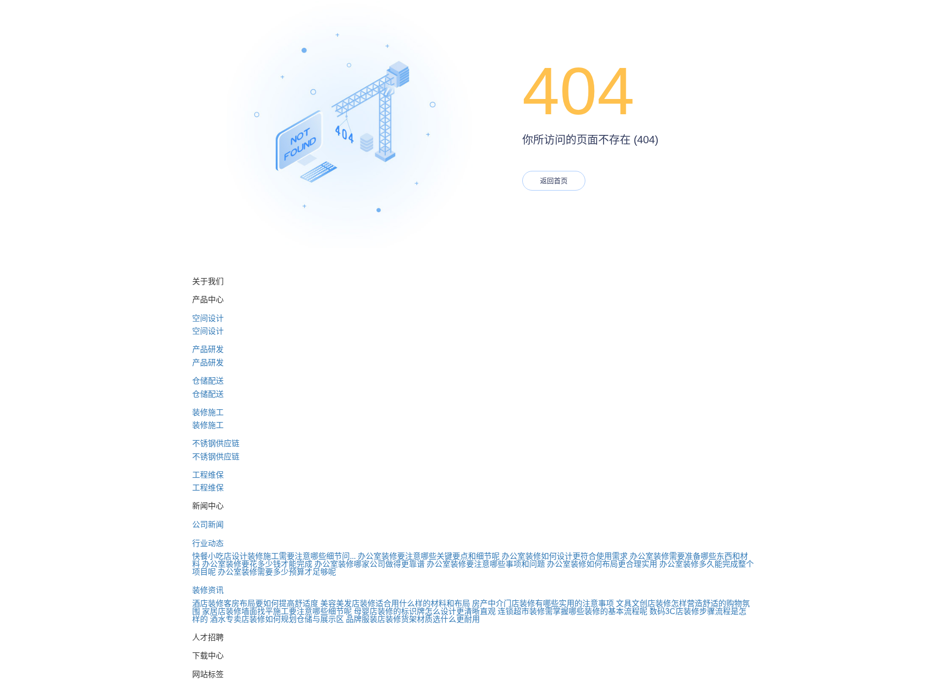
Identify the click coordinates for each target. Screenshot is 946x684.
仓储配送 (208, 381)
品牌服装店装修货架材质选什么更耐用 (413, 619)
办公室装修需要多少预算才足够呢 (277, 572)
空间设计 (208, 318)
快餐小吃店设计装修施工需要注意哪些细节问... (274, 556)
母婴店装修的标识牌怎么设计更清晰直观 (425, 611)
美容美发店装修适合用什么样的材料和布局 (395, 603)
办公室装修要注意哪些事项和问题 (486, 564)
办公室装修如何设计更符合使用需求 (565, 556)
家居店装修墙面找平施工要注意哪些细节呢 (277, 611)
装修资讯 (208, 590)
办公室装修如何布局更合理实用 (602, 564)
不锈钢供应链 (215, 443)
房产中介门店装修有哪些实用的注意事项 (543, 603)
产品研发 (208, 349)
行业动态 (208, 543)
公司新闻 (208, 525)
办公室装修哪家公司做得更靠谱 (369, 564)
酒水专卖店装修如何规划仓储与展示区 (277, 619)
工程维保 (208, 475)
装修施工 (208, 412)
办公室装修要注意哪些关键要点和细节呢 (429, 556)
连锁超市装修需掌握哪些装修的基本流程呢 (572, 611)
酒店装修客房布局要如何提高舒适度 (255, 603)
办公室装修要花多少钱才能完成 (257, 564)
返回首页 (554, 181)
